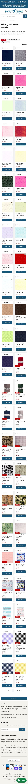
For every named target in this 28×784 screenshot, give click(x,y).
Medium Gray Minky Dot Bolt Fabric (20, 62)
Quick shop (7, 68)
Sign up (22, 729)
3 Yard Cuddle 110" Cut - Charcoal (7, 395)
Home (2, 20)
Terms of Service (17, 774)
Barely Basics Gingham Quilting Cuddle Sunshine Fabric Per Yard (20, 677)
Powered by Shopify (14, 781)
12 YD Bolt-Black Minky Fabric (6, 88)
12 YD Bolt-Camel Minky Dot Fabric (6, 317)
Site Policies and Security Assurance (11, 776)
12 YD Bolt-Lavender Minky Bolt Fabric (7, 240)
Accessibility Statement (7, 778)
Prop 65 (17, 778)
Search (4, 773)
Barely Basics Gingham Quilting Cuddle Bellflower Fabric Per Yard (6, 648)
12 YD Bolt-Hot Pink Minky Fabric (20, 88)
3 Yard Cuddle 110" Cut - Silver (20, 422)
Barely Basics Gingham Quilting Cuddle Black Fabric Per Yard (20, 648)
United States (13, 760)
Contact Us (23, 778)
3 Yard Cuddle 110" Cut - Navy (7, 422)
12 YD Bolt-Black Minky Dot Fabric (6, 189)
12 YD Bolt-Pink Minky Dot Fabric (6, 266)
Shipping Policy (11, 773)
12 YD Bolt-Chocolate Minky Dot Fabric (21, 318)
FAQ (23, 776)
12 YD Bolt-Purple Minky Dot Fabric (6, 369)
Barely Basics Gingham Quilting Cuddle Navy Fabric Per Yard (7, 677)
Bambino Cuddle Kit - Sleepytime (7, 619)
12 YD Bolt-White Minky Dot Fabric (6, 291)
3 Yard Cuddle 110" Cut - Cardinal (20, 369)
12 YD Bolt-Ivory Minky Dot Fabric (6, 214)
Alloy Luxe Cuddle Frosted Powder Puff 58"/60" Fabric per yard (21, 450)
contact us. (13, 717)
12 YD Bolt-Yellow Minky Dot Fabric (20, 291)
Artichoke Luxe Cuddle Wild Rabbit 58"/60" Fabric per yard (7, 537)
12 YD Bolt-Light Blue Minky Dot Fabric (20, 240)
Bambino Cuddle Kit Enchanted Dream (20, 619)
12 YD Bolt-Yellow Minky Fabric (20, 163)
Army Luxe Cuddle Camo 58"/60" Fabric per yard (21, 508)
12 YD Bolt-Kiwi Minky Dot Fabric (20, 214)
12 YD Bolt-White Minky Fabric (6, 163)
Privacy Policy (8, 774)
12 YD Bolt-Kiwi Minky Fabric (6, 113)
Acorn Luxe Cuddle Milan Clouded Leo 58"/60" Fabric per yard (6, 450)
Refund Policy (20, 773)
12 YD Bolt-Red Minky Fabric (19, 138)
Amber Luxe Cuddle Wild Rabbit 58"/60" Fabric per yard (7, 508)
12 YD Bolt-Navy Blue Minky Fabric (6, 62)
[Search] (25, 16)
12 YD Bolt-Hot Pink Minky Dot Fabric (20, 189)
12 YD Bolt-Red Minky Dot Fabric (20, 266)
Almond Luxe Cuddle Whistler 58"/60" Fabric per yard (20, 479)
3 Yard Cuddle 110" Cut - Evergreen (20, 395)
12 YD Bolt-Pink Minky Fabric (6, 138)
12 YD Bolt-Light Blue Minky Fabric (20, 113)
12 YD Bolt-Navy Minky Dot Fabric (20, 343)
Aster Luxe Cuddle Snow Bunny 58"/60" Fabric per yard (20, 537)
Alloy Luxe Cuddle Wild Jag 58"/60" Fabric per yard (6, 479)
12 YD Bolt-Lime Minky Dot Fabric (6, 343)
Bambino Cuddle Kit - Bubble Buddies (20, 565)
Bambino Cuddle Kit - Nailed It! (20, 593)
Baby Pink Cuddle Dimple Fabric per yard (6, 566)
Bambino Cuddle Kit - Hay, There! (7, 593)
